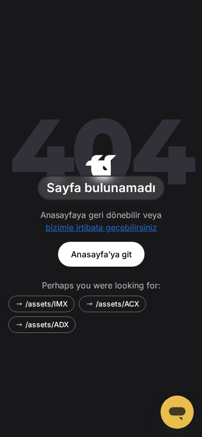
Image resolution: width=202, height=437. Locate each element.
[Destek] (177, 412)
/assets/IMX (46, 303)
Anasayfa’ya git (101, 254)
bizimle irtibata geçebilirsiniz (101, 227)
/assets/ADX (47, 324)
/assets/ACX (117, 303)
